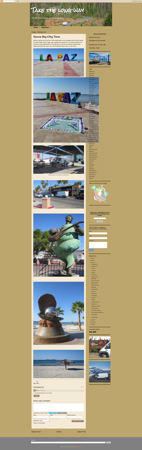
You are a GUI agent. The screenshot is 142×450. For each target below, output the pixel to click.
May (93, 272)
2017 (92, 262)
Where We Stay (95, 285)
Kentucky (91, 98)
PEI (90, 147)
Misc (90, 114)
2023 (92, 258)
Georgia (91, 91)
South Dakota (92, 155)
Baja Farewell (95, 283)
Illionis (90, 93)
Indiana (90, 94)
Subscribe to (36, 420)
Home (36, 27)
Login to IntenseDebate (52, 413)
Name (34, 415)
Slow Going (94, 295)
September (94, 264)
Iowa (90, 96)
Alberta (90, 75)
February (94, 277)
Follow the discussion (82, 387)
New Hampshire (92, 126)
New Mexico (92, 129)
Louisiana (91, 102)
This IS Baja (94, 314)
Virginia (91, 168)
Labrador (91, 100)
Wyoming (91, 176)
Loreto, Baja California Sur (97, 312)
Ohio (90, 139)
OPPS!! (93, 299)
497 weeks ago (42, 390)
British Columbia (92, 83)
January (94, 317)
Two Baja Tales (95, 308)
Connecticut (91, 87)
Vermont (91, 164)
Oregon (90, 145)
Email (51, 415)
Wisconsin (91, 174)
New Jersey (91, 128)
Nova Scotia (92, 137)
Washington (91, 170)
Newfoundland (92, 133)
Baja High (94, 287)
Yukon (90, 178)
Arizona (91, 77)
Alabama (91, 71)
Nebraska (91, 120)
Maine (90, 104)
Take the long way (58, 10)
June (93, 270)
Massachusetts (92, 106)
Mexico (90, 108)
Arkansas (91, 79)
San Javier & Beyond (96, 310)
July (93, 268)
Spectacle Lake (92, 157)
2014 (92, 324)
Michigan (91, 110)
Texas (90, 161)
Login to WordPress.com (61, 413)
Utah (90, 163)
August (93, 266)
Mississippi (91, 116)
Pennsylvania (92, 149)
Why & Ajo (94, 278)
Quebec (91, 151)
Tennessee (91, 159)
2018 (92, 260)
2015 (92, 322)
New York (91, 131)
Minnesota (91, 112)
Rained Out (94, 293)
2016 (92, 320)
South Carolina (92, 153)
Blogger (79, 446)
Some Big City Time (96, 306)
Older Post (81, 432)
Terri (37, 390)
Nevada (91, 122)
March (93, 274)
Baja (37, 383)
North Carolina (92, 135)
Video (90, 166)
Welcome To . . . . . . (96, 304)
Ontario (90, 143)
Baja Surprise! (95, 289)
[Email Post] (37, 381)
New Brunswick (92, 124)
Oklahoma (91, 141)
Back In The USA (95, 280)
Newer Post (36, 432)
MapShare (45, 27)
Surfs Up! (94, 297)
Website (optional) (71, 415)
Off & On (93, 291)
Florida (90, 89)
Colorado (91, 85)
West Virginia (92, 172)
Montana (91, 118)
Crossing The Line (96, 302)
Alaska (90, 73)
